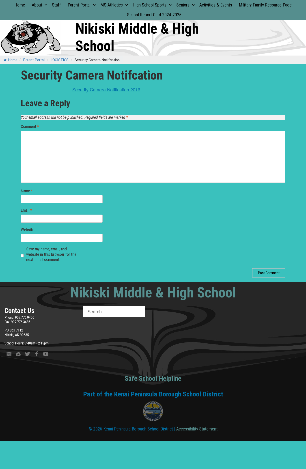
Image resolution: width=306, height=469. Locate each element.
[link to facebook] (36, 354)
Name (27, 191)
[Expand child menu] (45, 4)
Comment (30, 126)
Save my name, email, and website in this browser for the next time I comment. (51, 254)
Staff (56, 5)
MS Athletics (111, 5)
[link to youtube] (45, 354)
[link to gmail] (9, 354)
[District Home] (153, 412)
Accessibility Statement (197, 429)
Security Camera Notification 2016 (106, 89)
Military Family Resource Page (265, 5)
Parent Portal (79, 5)
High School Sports (149, 5)
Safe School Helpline (153, 378)
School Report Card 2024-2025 (154, 14)
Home (19, 5)
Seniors (183, 5)
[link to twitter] (27, 354)
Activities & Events (215, 5)
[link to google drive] (18, 354)
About (37, 5)
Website (27, 229)
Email (26, 210)
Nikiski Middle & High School (153, 292)
